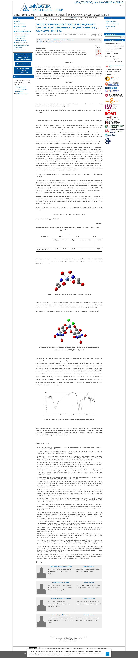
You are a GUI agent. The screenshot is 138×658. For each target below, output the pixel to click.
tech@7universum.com (21, 93)
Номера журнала (74, 15)
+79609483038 (19, 91)
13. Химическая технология (53, 42)
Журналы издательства (32, 15)
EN (122, 5)
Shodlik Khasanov (89, 615)
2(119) (40, 42)
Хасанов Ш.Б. (70, 39)
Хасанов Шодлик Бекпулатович (61, 615)
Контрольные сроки (21, 29)
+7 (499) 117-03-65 (20, 87)
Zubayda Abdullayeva (88, 598)
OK (107, 654)
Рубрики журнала (20, 26)
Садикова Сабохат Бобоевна (60, 582)
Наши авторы (111, 26)
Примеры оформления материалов (22, 46)
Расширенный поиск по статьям (114, 30)
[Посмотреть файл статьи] (98, 52)
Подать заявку (24, 64)
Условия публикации (21, 42)
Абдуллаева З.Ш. (61, 39)
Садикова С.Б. (52, 39)
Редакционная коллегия (55, 15)
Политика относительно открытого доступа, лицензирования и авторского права (22, 37)
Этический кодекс (92, 15)
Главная (17, 15)
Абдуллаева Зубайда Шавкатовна (61, 598)
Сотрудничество (20, 23)
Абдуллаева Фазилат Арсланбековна (61, 566)
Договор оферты (20, 50)
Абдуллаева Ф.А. (42, 39)
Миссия (17, 21)
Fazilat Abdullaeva (89, 566)
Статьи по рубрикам (113, 23)
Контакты (106, 15)
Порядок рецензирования (23, 31)
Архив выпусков (111, 21)
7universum (21, 89)
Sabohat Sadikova (89, 582)
